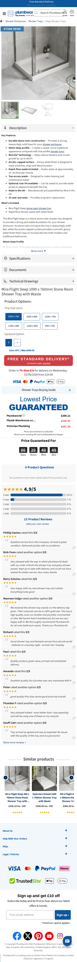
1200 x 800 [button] (13, 326)
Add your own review (37, 524)
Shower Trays (35, 21)
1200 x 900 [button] (32, 326)
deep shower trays (36, 247)
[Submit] (36, 12)
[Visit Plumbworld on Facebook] (17, 936)
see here (46, 363)
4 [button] (17, 342)
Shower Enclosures (16, 21)
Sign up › (63, 915)
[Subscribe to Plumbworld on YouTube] (49, 936)
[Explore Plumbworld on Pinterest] (38, 936)
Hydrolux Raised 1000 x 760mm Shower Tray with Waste (44, 797)
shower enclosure (52, 144)
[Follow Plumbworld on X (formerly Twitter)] (27, 936)
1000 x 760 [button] (13, 316)
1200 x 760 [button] (50, 316)
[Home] (1, 21)
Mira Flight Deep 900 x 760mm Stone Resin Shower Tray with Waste (17, 797)
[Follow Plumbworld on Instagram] (60, 936)
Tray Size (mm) (13, 308)
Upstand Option (14, 334)
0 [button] (8, 342)
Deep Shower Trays (55, 21)
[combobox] (49, 12)
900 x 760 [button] (50, 326)
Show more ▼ (38, 251)
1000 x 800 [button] (31, 316)
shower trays (57, 151)
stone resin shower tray (38, 208)
